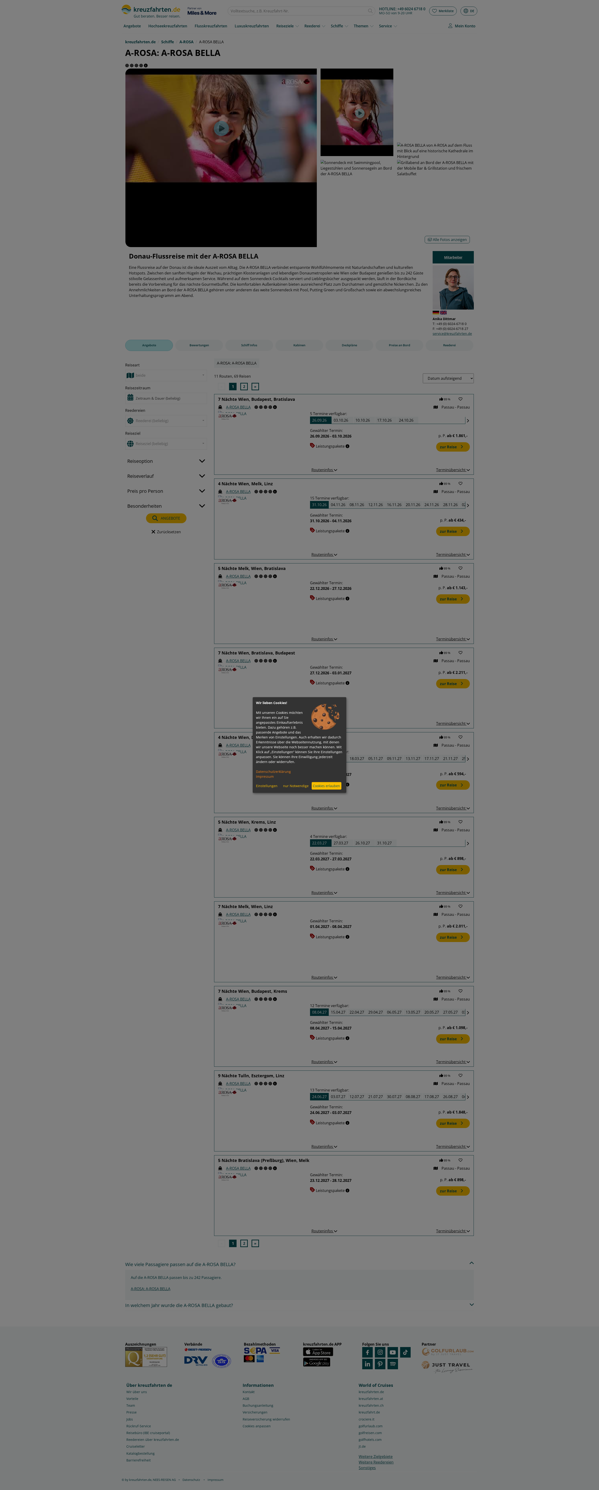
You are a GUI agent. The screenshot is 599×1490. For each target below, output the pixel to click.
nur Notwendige (296, 786)
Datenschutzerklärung (273, 771)
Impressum (265, 776)
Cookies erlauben (326, 786)
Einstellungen (267, 786)
